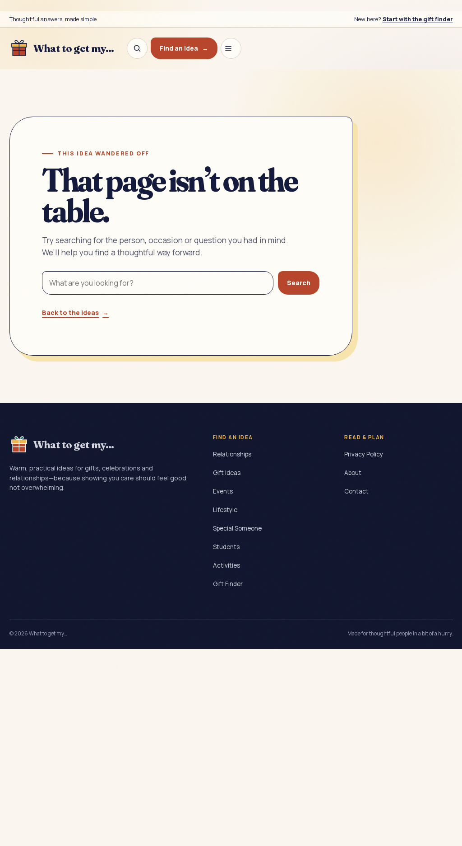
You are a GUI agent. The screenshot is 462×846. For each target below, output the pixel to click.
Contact (356, 491)
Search (298, 282)
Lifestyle (225, 510)
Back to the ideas (75, 312)
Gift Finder (228, 584)
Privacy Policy (363, 454)
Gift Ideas (226, 473)
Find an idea (184, 48)
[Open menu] (231, 48)
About (352, 473)
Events (223, 491)
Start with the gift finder (418, 19)
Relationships (232, 454)
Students (226, 547)
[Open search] (137, 48)
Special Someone (237, 528)
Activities (226, 565)
